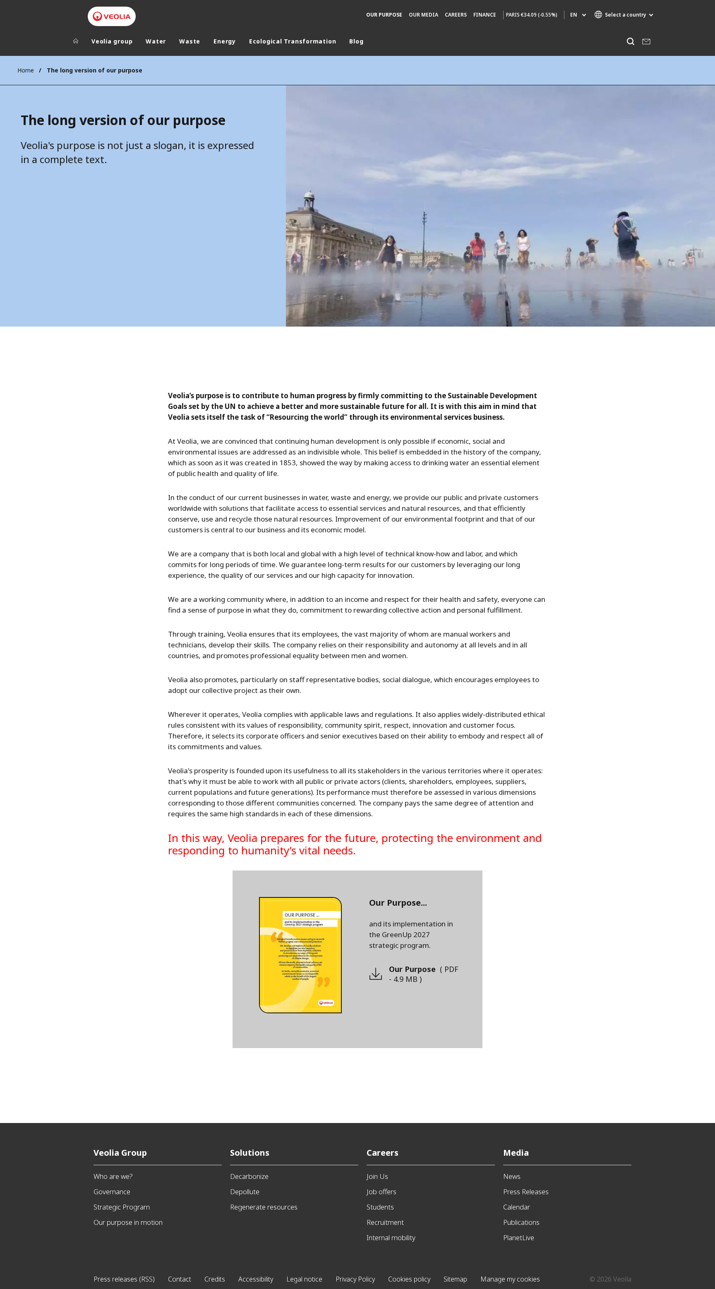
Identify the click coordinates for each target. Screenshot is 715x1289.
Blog (356, 41)
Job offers (381, 1191)
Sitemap (455, 1279)
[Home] (75, 43)
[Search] (630, 41)
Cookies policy (409, 1279)
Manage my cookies (510, 1279)
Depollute (244, 1191)
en (573, 14)
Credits (214, 1279)
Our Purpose (423, 974)
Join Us (377, 1176)
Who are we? (113, 1176)
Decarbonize (249, 1176)
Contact (179, 1279)
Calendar (516, 1207)
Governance (112, 1191)
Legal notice (304, 1279)
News (512, 1176)
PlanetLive (518, 1237)
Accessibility (255, 1279)
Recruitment (385, 1222)
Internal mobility (391, 1237)
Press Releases (526, 1191)
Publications (521, 1222)
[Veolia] (112, 16)
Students (380, 1207)
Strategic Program (122, 1207)
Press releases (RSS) (124, 1279)
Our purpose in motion (128, 1222)
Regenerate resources (264, 1207)
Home (25, 70)
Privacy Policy (355, 1279)
